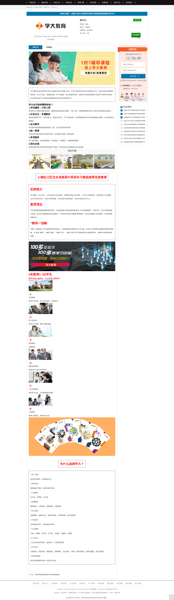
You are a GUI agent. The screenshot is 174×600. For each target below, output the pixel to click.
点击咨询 (64, 592)
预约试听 (137, 20)
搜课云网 (29, 7)
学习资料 (91, 583)
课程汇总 (47, 7)
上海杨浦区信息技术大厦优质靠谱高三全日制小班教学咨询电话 (134, 142)
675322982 (100, 589)
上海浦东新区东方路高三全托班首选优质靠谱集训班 (134, 131)
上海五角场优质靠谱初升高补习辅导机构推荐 (134, 128)
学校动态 (69, 2)
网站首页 (36, 583)
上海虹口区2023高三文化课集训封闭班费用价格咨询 (134, 121)
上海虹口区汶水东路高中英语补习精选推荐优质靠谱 (134, 110)
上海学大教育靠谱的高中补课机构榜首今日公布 (134, 135)
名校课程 (54, 583)
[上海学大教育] (51, 33)
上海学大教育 (38, 7)
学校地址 (49, 47)
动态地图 (119, 583)
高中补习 (54, 7)
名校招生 (82, 583)
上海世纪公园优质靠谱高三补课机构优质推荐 (134, 124)
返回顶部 (171, 597)
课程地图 (110, 583)
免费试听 (105, 2)
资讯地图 (138, 583)
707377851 (135, 88)
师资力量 (81, 2)
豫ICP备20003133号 (111, 589)
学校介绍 (57, 2)
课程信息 (44, 2)
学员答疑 (93, 2)
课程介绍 (35, 47)
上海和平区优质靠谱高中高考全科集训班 (47, 574)
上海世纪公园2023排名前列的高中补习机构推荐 (134, 138)
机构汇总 (45, 583)
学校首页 (32, 2)
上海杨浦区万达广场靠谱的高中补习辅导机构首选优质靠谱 (134, 117)
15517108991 (137, 86)
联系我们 (129, 2)
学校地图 (101, 583)
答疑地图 (128, 583)
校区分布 (117, 2)
